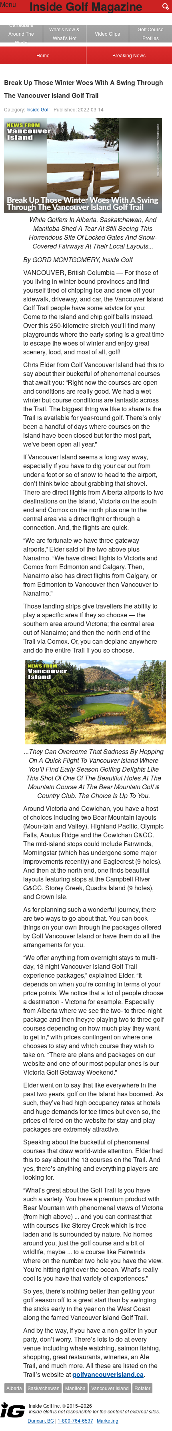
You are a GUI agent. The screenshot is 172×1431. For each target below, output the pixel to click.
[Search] (165, 6)
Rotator (142, 1388)
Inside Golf (38, 109)
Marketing (107, 1420)
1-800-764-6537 (75, 1420)
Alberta (14, 1388)
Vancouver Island (110, 1388)
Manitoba (75, 1388)
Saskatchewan (44, 1388)
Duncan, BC (41, 1420)
